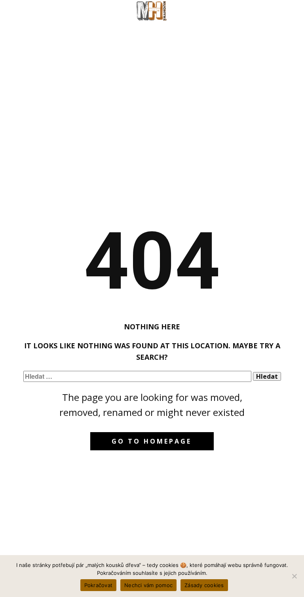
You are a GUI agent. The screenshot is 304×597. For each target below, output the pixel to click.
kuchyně (262, 27)
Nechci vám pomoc (148, 585)
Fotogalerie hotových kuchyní (167, 27)
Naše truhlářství (57, 27)
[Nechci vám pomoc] (294, 576)
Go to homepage (152, 441)
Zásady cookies (204, 585)
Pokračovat (98, 585)
